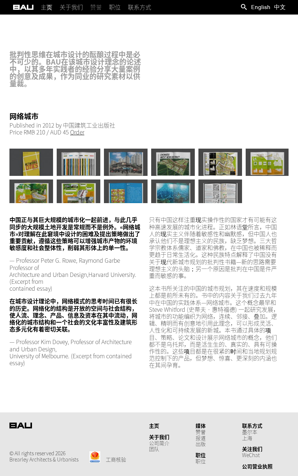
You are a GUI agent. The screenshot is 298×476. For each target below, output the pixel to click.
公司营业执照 (257, 466)
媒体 (201, 425)
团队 (154, 448)
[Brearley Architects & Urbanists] (23, 7)
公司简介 (159, 443)
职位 (201, 455)
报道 (201, 437)
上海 (247, 437)
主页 (154, 425)
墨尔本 (249, 431)
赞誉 (201, 431)
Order (77, 132)
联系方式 (252, 425)
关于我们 (159, 436)
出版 (201, 443)
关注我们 (252, 448)
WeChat (251, 455)
